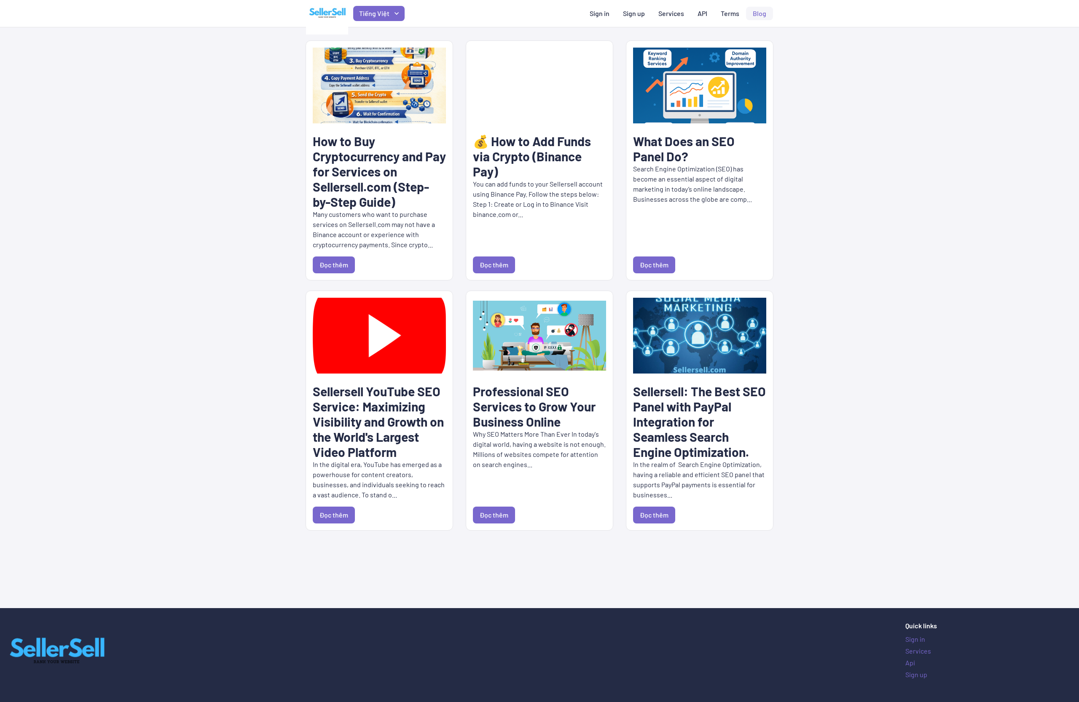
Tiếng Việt (374, 13)
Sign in (599, 13)
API (702, 13)
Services (671, 13)
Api (910, 663)
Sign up (634, 13)
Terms (730, 13)
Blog (759, 13)
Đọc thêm (333, 265)
